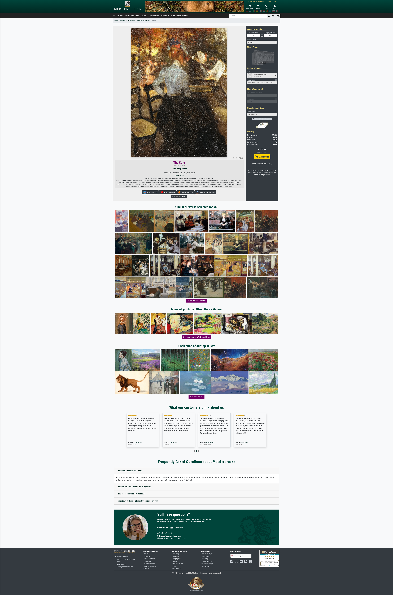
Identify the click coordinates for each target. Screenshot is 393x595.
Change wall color (186, 192)
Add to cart (263, 157)
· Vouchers (175, 566)
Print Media (165, 16)
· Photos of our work (177, 564)
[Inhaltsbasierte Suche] (273, 16)
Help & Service (176, 16)
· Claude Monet (205, 556)
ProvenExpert (135, 442)
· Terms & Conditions (149, 559)
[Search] (269, 16)
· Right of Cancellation (149, 564)
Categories (135, 16)
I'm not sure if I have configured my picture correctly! (138, 501)
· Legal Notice (147, 556)
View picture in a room (207, 192)
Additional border (251, 39)
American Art (131, 21)
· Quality (174, 561)
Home (116, 21)
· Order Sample (176, 568)
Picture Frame (154, 16)
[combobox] (262, 42)
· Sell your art (176, 556)
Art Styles (144, 16)
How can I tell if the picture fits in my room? (134, 487)
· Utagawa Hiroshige (207, 564)
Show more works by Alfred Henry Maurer (196, 337)
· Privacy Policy (147, 561)
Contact (185, 16)
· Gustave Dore (205, 566)
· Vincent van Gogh (206, 554)
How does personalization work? (130, 471)
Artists (127, 16)
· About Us (146, 568)
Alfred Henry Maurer (143, 21)
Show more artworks (196, 397)
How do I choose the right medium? (131, 494)
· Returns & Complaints (149, 566)
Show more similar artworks (196, 300)
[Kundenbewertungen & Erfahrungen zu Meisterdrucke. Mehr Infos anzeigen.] (269, 558)
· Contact (145, 554)
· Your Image (175, 554)
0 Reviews (183, 196)
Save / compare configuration (262, 119)
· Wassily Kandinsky (206, 561)
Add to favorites (169, 192)
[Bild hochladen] (278, 16)
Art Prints (120, 16)
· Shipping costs (176, 559)
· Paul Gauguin (205, 559)
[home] (114, 16)
